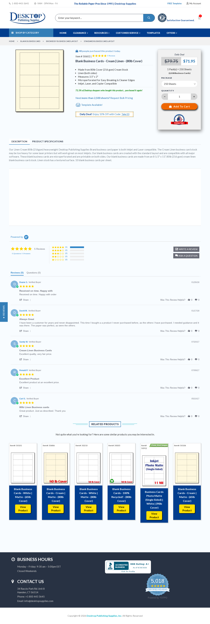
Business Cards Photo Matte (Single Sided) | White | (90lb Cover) (154, 499)
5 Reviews (111, 56)
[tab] (17, 273)
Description (19, 141)
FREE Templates (174, 3)
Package (166, 78)
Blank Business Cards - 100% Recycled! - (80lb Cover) (121, 494)
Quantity (167, 90)
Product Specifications (47, 141)
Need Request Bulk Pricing (104, 97)
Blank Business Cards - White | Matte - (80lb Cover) (88, 494)
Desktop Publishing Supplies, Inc (104, 615)
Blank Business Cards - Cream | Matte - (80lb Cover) (55, 494)
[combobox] (104, 18)
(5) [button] (66, 247)
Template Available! (92, 104)
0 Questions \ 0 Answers (21, 253)
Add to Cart (181, 106)
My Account (195, 3)
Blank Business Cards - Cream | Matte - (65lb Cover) (187, 494)
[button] (186, 255)
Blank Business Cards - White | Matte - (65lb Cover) (23, 494)
